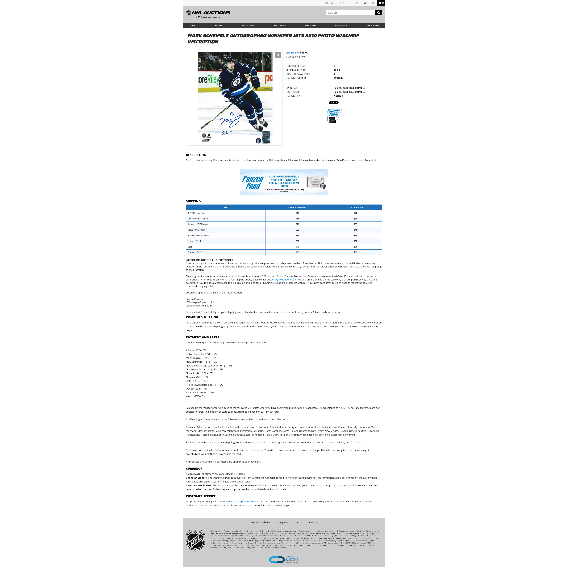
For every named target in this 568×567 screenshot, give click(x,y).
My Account (345, 3)
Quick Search (280, 25)
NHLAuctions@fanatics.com (240, 501)
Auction (338, 96)
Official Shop (330, 3)
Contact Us (312, 522)
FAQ (356, 3)
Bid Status (341, 25)
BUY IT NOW (311, 25)
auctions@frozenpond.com (282, 279)
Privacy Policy (282, 522)
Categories (248, 25)
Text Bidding (372, 25)
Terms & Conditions (260, 522)
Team (192, 25)
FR (373, 3)
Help (365, 3)
